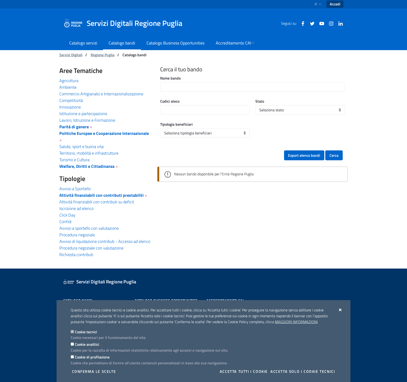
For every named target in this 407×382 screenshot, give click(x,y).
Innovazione (70, 107)
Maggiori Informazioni (296, 322)
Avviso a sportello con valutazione (89, 228)
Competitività (71, 100)
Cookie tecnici (86, 332)
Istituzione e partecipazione (83, 113)
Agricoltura (68, 80)
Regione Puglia (102, 55)
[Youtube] (320, 23)
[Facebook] (301, 23)
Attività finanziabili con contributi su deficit (96, 202)
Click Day (67, 215)
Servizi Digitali (70, 55)
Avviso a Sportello (75, 188)
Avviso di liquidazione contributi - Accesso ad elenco (104, 241)
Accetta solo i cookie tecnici (302, 371)
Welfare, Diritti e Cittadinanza (86, 166)
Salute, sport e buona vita (81, 146)
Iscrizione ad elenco (76, 208)
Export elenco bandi (304, 155)
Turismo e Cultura (74, 160)
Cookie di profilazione (92, 357)
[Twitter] (310, 23)
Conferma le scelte (94, 371)
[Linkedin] (338, 23)
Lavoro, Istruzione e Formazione (87, 120)
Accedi (335, 4)
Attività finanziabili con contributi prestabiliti (101, 195)
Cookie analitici (87, 344)
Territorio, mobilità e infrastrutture (88, 153)
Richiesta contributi (76, 254)
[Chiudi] (340, 309)
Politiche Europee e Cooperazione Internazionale (104, 133)
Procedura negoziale (77, 235)
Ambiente (68, 87)
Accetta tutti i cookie (244, 371)
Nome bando (170, 78)
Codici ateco (169, 101)
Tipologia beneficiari (176, 124)
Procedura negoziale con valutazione (91, 248)
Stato (259, 101)
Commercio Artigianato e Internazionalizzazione (101, 94)
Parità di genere (74, 127)
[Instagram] (329, 23)
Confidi (65, 221)
